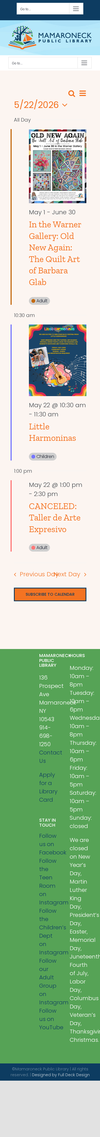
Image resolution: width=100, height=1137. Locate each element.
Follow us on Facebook (50, 844)
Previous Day (39, 574)
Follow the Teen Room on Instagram (50, 881)
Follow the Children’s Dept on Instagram (50, 931)
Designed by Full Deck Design (61, 1075)
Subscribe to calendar (50, 594)
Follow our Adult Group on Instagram (50, 981)
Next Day (66, 574)
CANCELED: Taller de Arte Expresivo (55, 517)
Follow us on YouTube (50, 1019)
